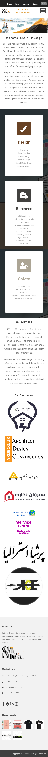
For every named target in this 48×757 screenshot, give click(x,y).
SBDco (27, 753)
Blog (17, 4)
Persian (44, 4)
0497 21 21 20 (23, 10)
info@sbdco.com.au (23, 12)
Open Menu (43, 10)
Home (9, 4)
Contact (35, 4)
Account (26, 4)
